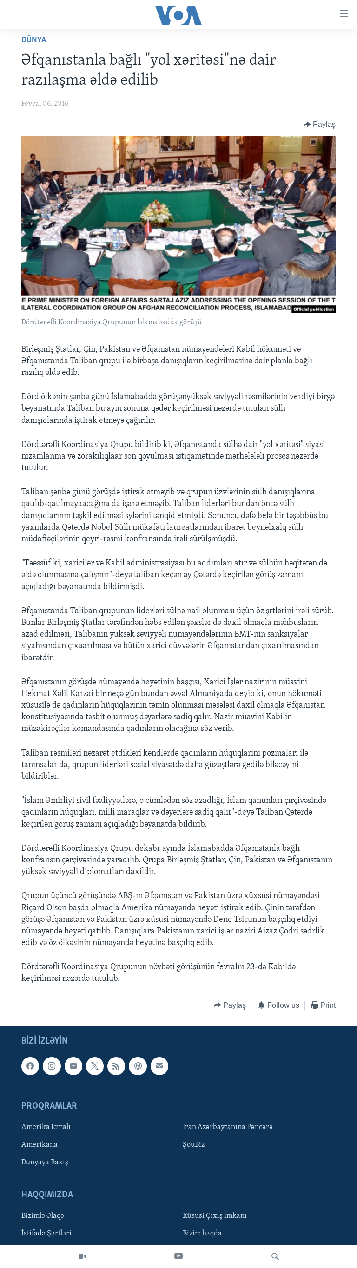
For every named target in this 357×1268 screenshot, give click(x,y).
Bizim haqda (202, 1234)
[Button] (320, 124)
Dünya (33, 40)
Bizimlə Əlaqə (42, 1216)
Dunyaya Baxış (44, 1162)
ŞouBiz (194, 1145)
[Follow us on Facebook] (30, 1066)
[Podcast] (137, 1066)
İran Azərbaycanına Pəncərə (228, 1127)
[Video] (82, 1256)
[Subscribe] (159, 1066)
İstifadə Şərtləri (46, 1234)
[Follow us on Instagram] (51, 1066)
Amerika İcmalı (46, 1127)
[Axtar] (275, 1256)
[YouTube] (178, 1256)
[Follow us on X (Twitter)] (95, 1066)
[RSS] (116, 1066)
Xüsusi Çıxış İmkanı (215, 1216)
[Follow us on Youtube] (73, 1066)
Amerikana (39, 1145)
